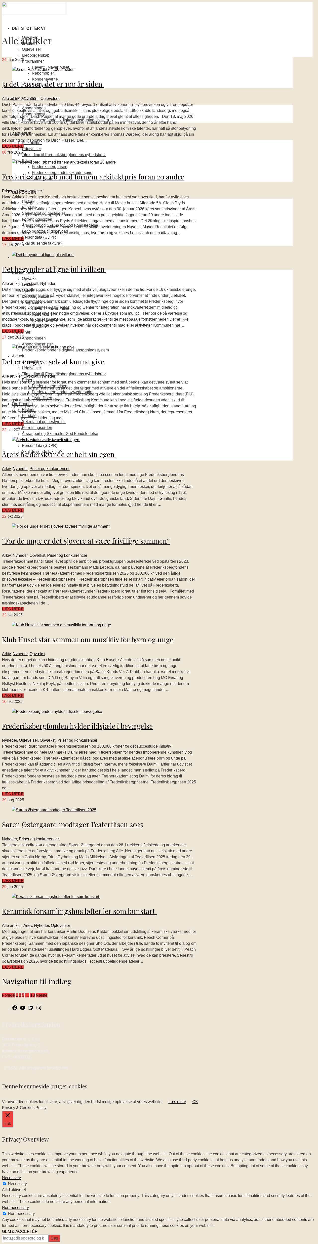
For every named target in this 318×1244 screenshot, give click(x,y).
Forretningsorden (37, 428)
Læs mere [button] (177, 1102)
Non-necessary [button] (15, 1207)
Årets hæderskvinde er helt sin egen (59, 454)
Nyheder (31, 98)
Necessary (17, 1184)
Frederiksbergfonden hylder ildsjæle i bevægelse (77, 725)
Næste (41, 995)
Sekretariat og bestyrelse (44, 422)
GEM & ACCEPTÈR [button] (20, 1231)
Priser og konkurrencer (22, 191)
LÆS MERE (13, 146)
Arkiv (6, 469)
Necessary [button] (11, 1178)
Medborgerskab (35, 55)
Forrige (8, 995)
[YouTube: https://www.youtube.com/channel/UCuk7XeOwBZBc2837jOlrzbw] (23, 1009)
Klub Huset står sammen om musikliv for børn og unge (87, 639)
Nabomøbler (43, 73)
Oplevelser (31, 49)
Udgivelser (31, 149)
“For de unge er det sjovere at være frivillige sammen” (86, 540)
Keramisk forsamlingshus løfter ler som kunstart (79, 911)
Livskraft (31, 283)
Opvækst (30, 278)
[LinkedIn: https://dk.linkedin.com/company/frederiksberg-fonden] (31, 1009)
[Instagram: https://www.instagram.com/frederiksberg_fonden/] (39, 1009)
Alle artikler (12, 98)
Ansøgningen (34, 338)
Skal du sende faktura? (42, 243)
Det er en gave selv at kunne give (53, 361)
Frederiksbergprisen (49, 167)
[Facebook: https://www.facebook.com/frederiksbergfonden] (15, 1009)
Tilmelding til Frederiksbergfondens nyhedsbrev (64, 155)
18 (32, 995)
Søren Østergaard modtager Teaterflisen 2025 (72, 824)
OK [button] (195, 1102)
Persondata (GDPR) (39, 237)
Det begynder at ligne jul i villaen (54, 269)
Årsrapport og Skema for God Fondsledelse (60, 433)
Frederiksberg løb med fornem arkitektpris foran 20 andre (93, 176)
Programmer (33, 61)
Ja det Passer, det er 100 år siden (53, 83)
